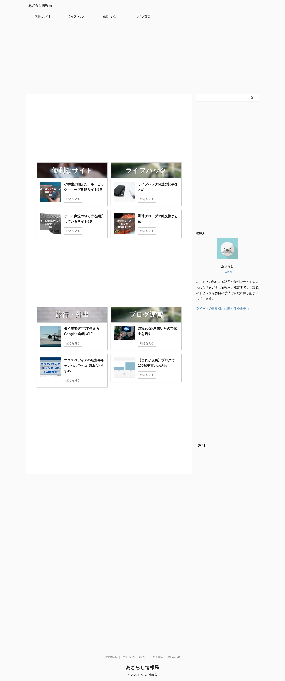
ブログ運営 (143, 16)
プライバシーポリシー (135, 657)
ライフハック (76, 16)
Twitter (227, 272)
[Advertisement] (142, 56)
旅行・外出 (110, 16)
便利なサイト (43, 16)
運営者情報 (111, 657)
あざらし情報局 (40, 5)
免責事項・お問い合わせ (166, 657)
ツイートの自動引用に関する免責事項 (222, 308)
